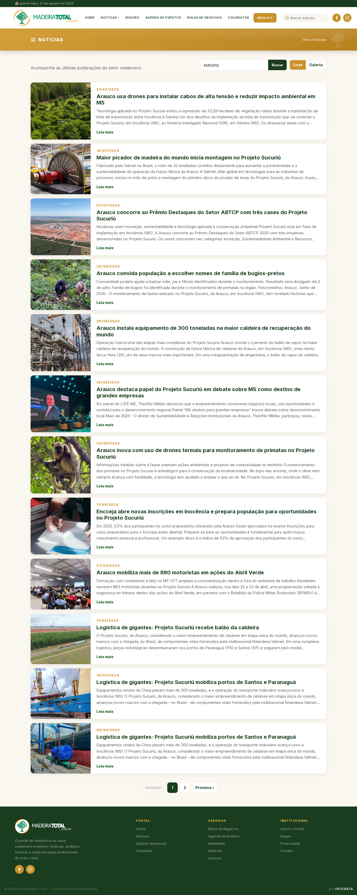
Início (307, 40)
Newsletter (217, 844)
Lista (297, 65)
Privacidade (290, 844)
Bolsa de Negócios (204, 17)
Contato (286, 851)
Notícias (109, 17)
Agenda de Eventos (163, 17)
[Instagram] (347, 18)
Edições (132, 17)
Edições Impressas (151, 844)
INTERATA (344, 889)
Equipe (285, 836)
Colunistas (238, 17)
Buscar (277, 65)
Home (90, 17)
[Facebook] (336, 18)
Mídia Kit (265, 18)
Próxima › (204, 787)
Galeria (316, 65)
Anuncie (214, 858)
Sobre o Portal (292, 829)
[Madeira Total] (46, 18)
